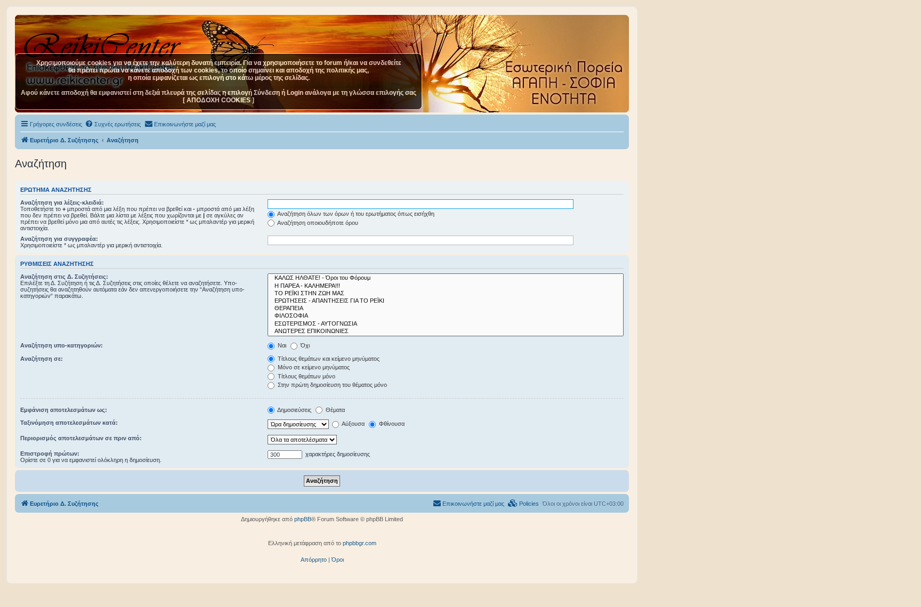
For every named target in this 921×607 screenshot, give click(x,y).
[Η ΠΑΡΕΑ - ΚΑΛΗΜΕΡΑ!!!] (446, 286)
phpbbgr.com (359, 543)
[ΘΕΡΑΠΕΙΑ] (446, 308)
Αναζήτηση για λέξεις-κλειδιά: (62, 202)
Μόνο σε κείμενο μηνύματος (313, 367)
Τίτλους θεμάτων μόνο (305, 376)
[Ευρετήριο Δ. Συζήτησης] (104, 42)
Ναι (281, 345)
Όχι (304, 345)
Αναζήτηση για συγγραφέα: (59, 239)
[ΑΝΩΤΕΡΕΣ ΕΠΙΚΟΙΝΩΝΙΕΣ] (446, 331)
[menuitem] (113, 124)
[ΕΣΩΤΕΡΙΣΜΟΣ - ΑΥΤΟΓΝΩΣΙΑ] (446, 324)
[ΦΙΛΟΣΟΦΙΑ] (446, 316)
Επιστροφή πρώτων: (49, 453)
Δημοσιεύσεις (293, 410)
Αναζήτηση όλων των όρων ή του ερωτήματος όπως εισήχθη (355, 214)
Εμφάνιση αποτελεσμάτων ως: (63, 410)
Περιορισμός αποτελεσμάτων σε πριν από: (81, 438)
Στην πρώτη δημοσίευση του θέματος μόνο (331, 385)
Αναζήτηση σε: (41, 358)
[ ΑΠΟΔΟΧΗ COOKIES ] (218, 100)
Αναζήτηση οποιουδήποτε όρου (317, 223)
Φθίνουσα (391, 423)
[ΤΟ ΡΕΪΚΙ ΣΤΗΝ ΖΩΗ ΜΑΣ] (446, 293)
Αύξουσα (353, 423)
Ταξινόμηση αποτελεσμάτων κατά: (69, 422)
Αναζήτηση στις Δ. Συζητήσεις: (64, 276)
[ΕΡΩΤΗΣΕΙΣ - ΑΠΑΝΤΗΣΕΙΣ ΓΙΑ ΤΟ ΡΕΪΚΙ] (446, 301)
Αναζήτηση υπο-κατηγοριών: (61, 345)
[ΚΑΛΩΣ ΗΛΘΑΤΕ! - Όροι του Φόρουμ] (446, 278)
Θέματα (334, 410)
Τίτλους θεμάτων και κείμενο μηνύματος (327, 358)
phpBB (302, 519)
